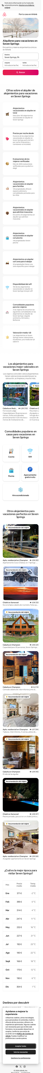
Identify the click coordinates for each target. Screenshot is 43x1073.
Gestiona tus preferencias (20, 1058)
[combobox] (21, 57)
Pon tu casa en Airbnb (28, 14)
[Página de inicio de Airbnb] (4, 14)
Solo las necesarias (21, 1052)
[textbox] (12, 65)
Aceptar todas (20, 1046)
